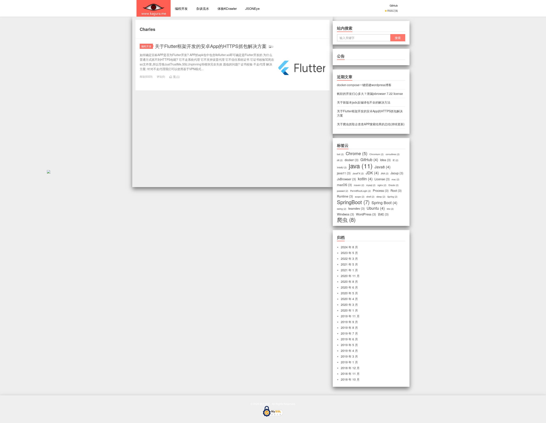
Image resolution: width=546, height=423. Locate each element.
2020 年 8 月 (349, 281)
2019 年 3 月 (349, 356)
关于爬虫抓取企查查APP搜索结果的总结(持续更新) (371, 124)
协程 (383, 214)
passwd (342, 190)
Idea (385, 160)
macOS (344, 185)
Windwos (345, 214)
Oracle (393, 185)
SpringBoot (353, 202)
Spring (392, 196)
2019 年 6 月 (349, 339)
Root (396, 190)
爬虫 (346, 219)
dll (340, 160)
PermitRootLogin (360, 190)
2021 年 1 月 (349, 270)
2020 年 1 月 (349, 310)
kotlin (365, 179)
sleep (380, 196)
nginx (382, 185)
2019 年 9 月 (349, 322)
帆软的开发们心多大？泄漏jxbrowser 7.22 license (370, 93)
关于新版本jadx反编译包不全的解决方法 (363, 102)
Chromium (376, 154)
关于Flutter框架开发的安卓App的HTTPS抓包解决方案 (211, 46)
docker (352, 160)
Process (381, 190)
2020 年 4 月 (349, 299)
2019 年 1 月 (349, 362)
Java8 (383, 167)
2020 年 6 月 (349, 287)
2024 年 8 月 (349, 247)
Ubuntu (376, 208)
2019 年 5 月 (349, 345)
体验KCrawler (227, 8)
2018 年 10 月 (350, 379)
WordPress (366, 214)
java (361, 165)
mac (395, 179)
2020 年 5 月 (349, 293)
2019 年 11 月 (350, 316)
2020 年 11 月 (350, 276)
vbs (390, 208)
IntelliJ (342, 167)
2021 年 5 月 (349, 264)
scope (359, 196)
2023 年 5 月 (349, 253)
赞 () (174, 76)
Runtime (345, 196)
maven (359, 185)
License (382, 179)
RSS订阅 (392, 10)
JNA (385, 173)
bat (340, 154)
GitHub (394, 5)
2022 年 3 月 (349, 258)
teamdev (356, 208)
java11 (344, 173)
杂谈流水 (202, 8)
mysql (371, 185)
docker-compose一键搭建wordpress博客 (364, 85)
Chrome (356, 153)
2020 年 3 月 (349, 304)
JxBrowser (346, 179)
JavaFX (358, 173)
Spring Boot (384, 203)
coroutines (393, 154)
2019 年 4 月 (349, 350)
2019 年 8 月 (349, 327)
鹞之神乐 (153, 8)
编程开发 (181, 8)
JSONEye (252, 8)
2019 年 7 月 (349, 333)
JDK (372, 173)
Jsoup (397, 173)
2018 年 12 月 (350, 368)
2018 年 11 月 (350, 373)
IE (395, 160)
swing (341, 208)
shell (370, 196)
